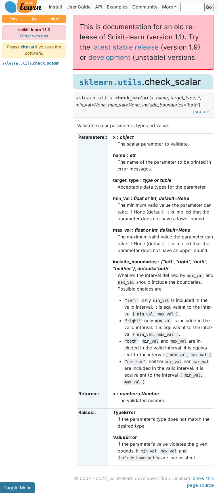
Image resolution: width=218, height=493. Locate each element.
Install (55, 7)
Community (145, 7)
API (98, 7)
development (109, 57)
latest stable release (125, 47)
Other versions (34, 35)
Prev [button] (13, 19)
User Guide (78, 7)
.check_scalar (30, 63)
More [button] (167, 7)
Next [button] (55, 19)
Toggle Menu (18, 487)
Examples (117, 7)
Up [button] (34, 19)
